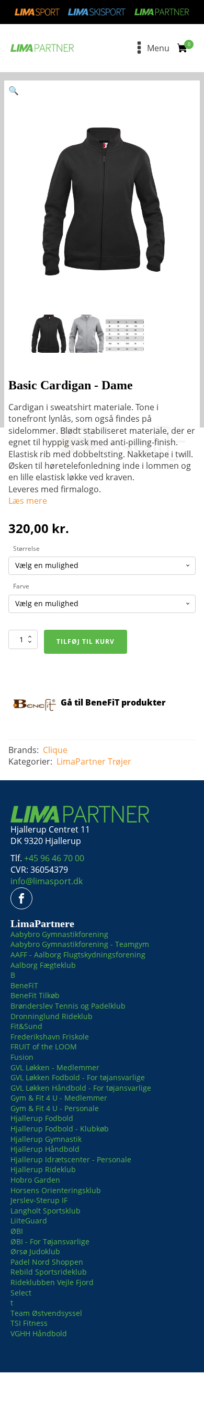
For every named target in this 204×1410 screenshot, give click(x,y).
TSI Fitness (29, 1323)
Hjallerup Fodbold (41, 1118)
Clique (55, 750)
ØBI (16, 1231)
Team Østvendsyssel (46, 1313)
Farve (21, 586)
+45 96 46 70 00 (54, 858)
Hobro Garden (35, 1180)
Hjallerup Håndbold (45, 1149)
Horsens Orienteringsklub (55, 1190)
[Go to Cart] (185, 49)
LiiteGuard (28, 1221)
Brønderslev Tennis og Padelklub (68, 1006)
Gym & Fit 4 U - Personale (54, 1108)
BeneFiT (24, 985)
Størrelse (26, 548)
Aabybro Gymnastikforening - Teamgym (79, 944)
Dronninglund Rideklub (51, 1016)
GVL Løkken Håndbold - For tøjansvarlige (80, 1088)
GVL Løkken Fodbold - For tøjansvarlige (77, 1077)
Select (20, 1293)
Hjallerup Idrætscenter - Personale (70, 1159)
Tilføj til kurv (85, 641)
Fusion (21, 1057)
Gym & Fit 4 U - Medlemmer (58, 1098)
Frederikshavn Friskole (49, 1037)
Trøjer (119, 761)
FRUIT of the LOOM (43, 1046)
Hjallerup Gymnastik (46, 1139)
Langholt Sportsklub (45, 1211)
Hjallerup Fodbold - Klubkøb (59, 1129)
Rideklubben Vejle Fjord (52, 1282)
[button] (13, 90)
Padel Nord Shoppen (46, 1262)
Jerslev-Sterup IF (38, 1200)
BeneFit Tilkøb (35, 995)
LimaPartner (81, 761)
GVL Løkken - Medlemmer (54, 1067)
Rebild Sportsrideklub (48, 1272)
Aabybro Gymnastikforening (59, 934)
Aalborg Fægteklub (43, 965)
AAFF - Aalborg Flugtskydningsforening (77, 955)
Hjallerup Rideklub (43, 1169)
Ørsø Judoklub (35, 1251)
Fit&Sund (26, 1026)
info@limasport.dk (46, 881)
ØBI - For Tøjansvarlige (49, 1241)
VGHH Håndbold (38, 1333)
